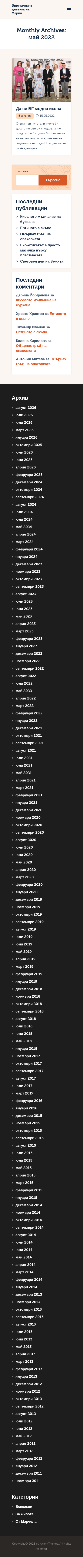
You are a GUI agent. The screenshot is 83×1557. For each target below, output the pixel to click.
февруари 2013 (29, 1369)
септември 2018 (30, 1011)
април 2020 (26, 870)
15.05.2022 (47, 116)
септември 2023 (30, 587)
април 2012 (26, 1444)
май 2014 (24, 1257)
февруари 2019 (29, 974)
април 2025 (26, 467)
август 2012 (26, 1414)
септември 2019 (30, 922)
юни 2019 (24, 944)
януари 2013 (26, 1377)
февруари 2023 (29, 639)
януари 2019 (26, 982)
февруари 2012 (29, 1458)
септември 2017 (29, 1071)
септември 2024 (30, 497)
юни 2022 (24, 683)
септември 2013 (29, 1317)
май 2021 (24, 773)
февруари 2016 (29, 1101)
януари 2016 (26, 1108)
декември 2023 (29, 564)
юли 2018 (24, 1026)
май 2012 (24, 1436)
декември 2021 (29, 728)
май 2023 (24, 616)
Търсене (22, 171)
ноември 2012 (28, 1391)
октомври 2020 (29, 825)
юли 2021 (24, 758)
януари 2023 (26, 646)
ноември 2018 (28, 996)
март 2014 (24, 1272)
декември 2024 (29, 482)
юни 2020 (24, 855)
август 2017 (26, 1078)
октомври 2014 (29, 1220)
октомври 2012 (29, 1399)
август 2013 (26, 1324)
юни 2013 (24, 1339)
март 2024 (25, 542)
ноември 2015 (28, 1123)
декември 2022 (29, 654)
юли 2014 (24, 1242)
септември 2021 (30, 743)
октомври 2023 (29, 579)
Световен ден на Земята (41, 261)
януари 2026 (26, 437)
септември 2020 (30, 832)
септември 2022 (30, 668)
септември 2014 (30, 1227)
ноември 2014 (28, 1213)
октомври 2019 (29, 914)
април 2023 (26, 624)
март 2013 (24, 1362)
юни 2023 (24, 609)
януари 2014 (26, 1287)
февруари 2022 (29, 713)
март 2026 (25, 430)
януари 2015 (26, 1198)
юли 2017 (24, 1086)
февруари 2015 (29, 1190)
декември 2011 (29, 1473)
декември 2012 (29, 1384)
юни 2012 (24, 1429)
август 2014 (26, 1235)
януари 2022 (26, 721)
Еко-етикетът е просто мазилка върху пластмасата (40, 250)
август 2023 (26, 594)
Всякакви (25, 116)
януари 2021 (26, 803)
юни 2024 (24, 519)
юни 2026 (24, 423)
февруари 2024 (29, 549)
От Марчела (26, 1522)
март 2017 (24, 1093)
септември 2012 (30, 1406)
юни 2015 (24, 1160)
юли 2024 (24, 512)
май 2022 (24, 691)
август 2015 (26, 1145)
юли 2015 (24, 1153)
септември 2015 (30, 1138)
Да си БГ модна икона (38, 108)
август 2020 (26, 840)
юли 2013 (24, 1332)
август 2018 (26, 1019)
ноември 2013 (28, 1302)
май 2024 (24, 527)
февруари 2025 (29, 475)
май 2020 (24, 862)
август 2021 (26, 750)
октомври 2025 (29, 445)
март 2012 (24, 1451)
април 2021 (26, 780)
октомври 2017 (29, 1063)
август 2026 (26, 408)
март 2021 (24, 788)
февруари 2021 (29, 795)
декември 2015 (29, 1116)
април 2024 (26, 534)
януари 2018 (26, 1049)
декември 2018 (29, 989)
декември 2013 (29, 1295)
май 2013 (23, 1347)
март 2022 (25, 706)
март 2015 (24, 1183)
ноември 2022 (28, 661)
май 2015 (24, 1168)
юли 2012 (24, 1421)
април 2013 (25, 1354)
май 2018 (24, 1041)
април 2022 (26, 698)
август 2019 (26, 929)
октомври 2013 (29, 1309)
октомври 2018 (29, 1004)
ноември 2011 (28, 1481)
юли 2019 (24, 937)
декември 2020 (29, 810)
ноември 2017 (28, 1056)
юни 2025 (24, 460)
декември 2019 (29, 900)
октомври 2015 (29, 1131)
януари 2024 (26, 557)
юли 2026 (24, 415)
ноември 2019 (28, 907)
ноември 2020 (28, 818)
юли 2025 (24, 452)
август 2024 (26, 505)
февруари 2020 (29, 885)
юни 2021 (24, 765)
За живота (24, 1514)
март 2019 (24, 967)
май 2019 (24, 952)
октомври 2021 (29, 736)
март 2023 (24, 631)
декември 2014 (29, 1205)
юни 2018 (24, 1034)
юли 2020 (24, 847)
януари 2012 (26, 1466)
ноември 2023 (28, 572)
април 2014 (26, 1265)
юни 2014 (24, 1250)
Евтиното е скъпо (35, 228)
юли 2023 (24, 601)
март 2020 (25, 877)
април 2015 (26, 1175)
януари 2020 (26, 892)
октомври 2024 (29, 490)
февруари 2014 (29, 1280)
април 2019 (26, 959)
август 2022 (26, 676)
